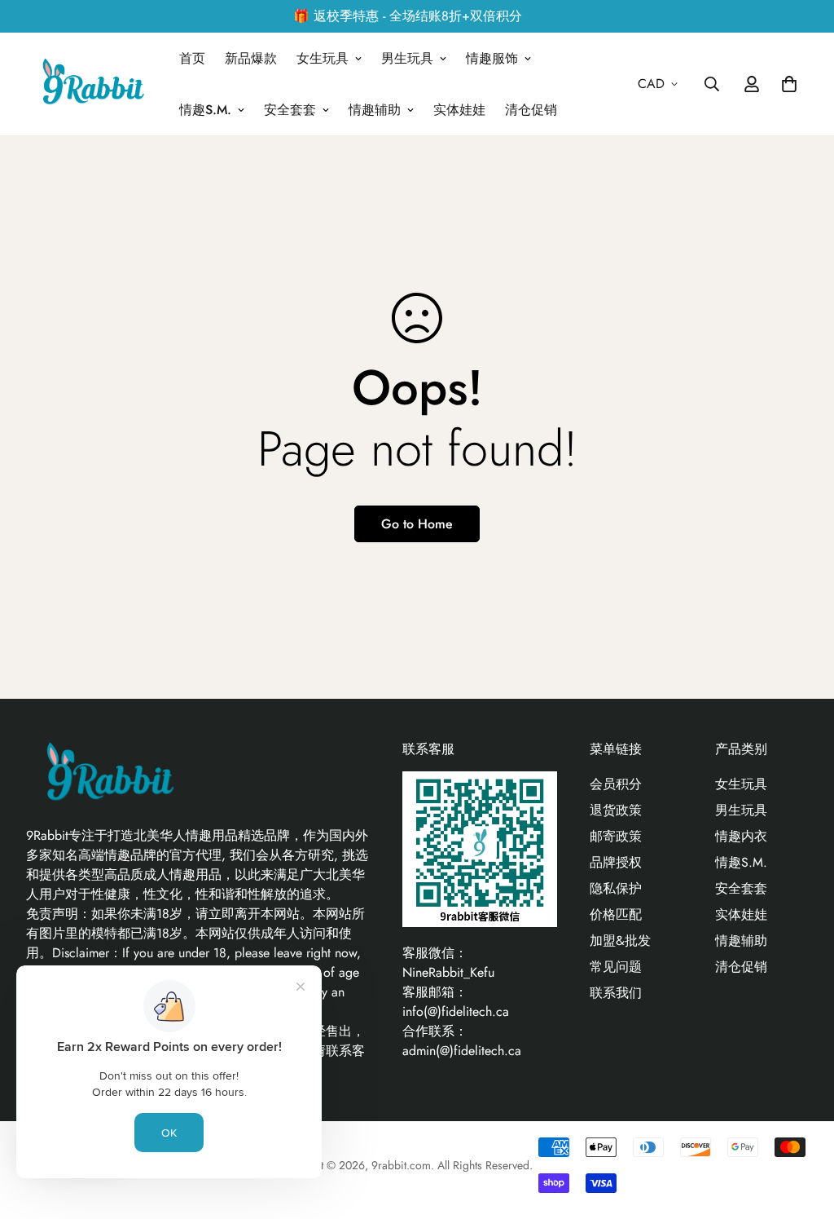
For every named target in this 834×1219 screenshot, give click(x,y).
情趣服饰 (492, 58)
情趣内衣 (741, 836)
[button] (785, 84)
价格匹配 (616, 914)
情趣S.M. (205, 109)
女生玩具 (322, 58)
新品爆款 (251, 58)
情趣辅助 (375, 109)
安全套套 (290, 109)
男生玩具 (407, 58)
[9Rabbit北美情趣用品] (91, 84)
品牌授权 (616, 862)
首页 (192, 58)
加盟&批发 (620, 940)
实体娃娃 (459, 109)
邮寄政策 (616, 836)
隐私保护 (616, 888)
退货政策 (616, 810)
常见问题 (616, 966)
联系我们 (616, 992)
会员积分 (616, 784)
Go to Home (417, 524)
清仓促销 (531, 109)
